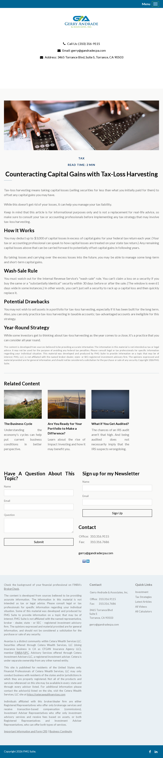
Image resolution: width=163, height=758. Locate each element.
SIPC (26, 652)
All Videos (141, 606)
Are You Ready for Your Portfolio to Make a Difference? (65, 428)
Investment (141, 592)
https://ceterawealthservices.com (46, 694)
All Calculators (143, 611)
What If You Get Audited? (110, 423)
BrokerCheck (11, 588)
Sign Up (117, 513)
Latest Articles (143, 601)
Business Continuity (60, 731)
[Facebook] (150, 751)
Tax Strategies (143, 596)
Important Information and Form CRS (25, 731)
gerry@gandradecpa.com (88, 50)
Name (7, 486)
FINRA (18, 652)
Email (7, 500)
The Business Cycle (18, 423)
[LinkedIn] (156, 751)
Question (9, 514)
